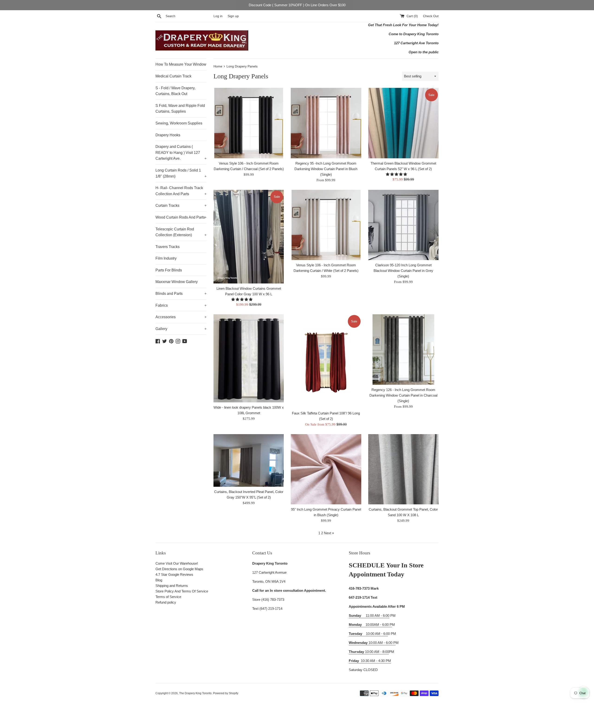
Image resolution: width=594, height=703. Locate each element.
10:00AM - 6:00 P (370, 625)
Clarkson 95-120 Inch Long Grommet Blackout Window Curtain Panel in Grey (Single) (403, 270)
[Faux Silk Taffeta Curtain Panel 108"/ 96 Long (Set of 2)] (326, 361)
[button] (397, 174)
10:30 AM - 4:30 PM (376, 661)
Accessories (181, 317)
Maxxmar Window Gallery (176, 282)
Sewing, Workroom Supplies (178, 123)
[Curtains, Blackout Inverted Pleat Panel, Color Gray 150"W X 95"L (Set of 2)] (248, 460)
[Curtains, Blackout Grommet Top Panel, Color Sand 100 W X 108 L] (403, 469)
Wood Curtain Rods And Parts (181, 217)
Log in (218, 16)
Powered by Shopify (225, 693)
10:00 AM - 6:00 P (372, 643)
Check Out (431, 16)
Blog (158, 580)
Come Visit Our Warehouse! (176, 563)
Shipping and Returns (171, 586)
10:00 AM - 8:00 (369, 652)
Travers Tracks (167, 247)
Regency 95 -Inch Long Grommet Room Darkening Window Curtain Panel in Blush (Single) (325, 168)
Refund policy (165, 602)
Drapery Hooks (167, 135)
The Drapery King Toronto (195, 693)
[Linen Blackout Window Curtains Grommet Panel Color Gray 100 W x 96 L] (248, 236)
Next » (329, 533)
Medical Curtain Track (173, 76)
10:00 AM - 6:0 (368, 634)
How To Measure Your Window (180, 64)
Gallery (181, 329)
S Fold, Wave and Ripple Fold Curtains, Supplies (180, 109)
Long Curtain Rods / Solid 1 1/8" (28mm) (181, 173)
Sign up (233, 16)
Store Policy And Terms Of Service (181, 591)
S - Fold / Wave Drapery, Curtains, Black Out (175, 91)
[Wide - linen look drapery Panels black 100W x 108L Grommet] (248, 358)
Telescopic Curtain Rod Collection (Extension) (181, 232)
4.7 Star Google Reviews (174, 574)
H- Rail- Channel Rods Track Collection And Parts (181, 191)
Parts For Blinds (168, 270)
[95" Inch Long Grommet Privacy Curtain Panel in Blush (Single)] (326, 469)
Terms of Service (168, 597)
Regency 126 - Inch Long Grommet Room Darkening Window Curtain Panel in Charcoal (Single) (403, 395)
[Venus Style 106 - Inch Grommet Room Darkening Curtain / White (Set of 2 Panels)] (326, 225)
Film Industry (166, 258)
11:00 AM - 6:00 (369, 615)
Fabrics (181, 305)
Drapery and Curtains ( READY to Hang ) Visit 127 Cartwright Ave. (181, 152)
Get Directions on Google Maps (179, 569)
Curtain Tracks (181, 205)
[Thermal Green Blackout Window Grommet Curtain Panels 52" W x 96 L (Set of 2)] (403, 123)
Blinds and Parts (181, 294)
